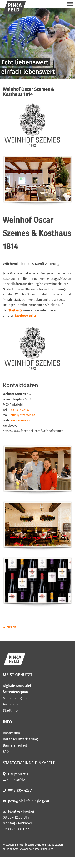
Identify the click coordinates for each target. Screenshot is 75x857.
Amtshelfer (11, 704)
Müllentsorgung (15, 698)
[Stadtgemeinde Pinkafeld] (14, 7)
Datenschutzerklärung (20, 739)
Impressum (11, 733)
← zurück (9, 627)
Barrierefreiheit (15, 745)
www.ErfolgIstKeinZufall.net (37, 848)
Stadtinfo (10, 710)
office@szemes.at (22, 415)
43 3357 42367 (20, 410)
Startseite (15, 310)
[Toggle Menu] (70, 4)
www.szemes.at (21, 420)
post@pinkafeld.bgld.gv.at (28, 801)
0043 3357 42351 (20, 790)
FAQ (6, 752)
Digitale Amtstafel (17, 686)
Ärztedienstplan (15, 692)
